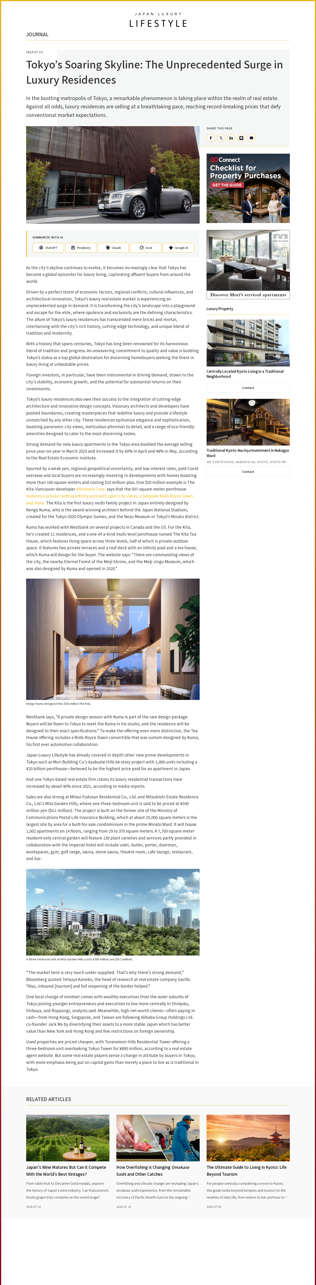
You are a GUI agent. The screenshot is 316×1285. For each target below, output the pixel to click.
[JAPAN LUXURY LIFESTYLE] (158, 20)
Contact (248, 387)
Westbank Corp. (91, 489)
